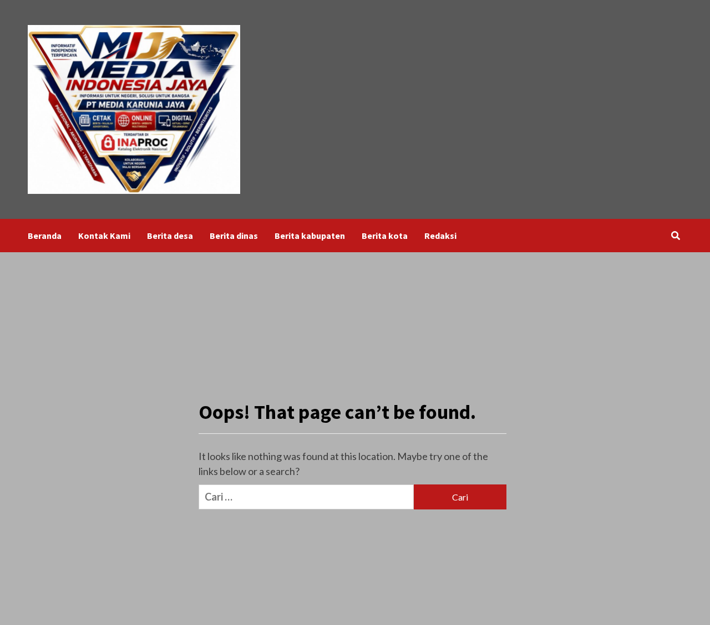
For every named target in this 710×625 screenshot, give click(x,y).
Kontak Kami (104, 235)
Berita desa (170, 235)
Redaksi (440, 235)
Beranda (45, 235)
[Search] (675, 235)
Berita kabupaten (310, 235)
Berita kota (385, 235)
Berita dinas (234, 235)
